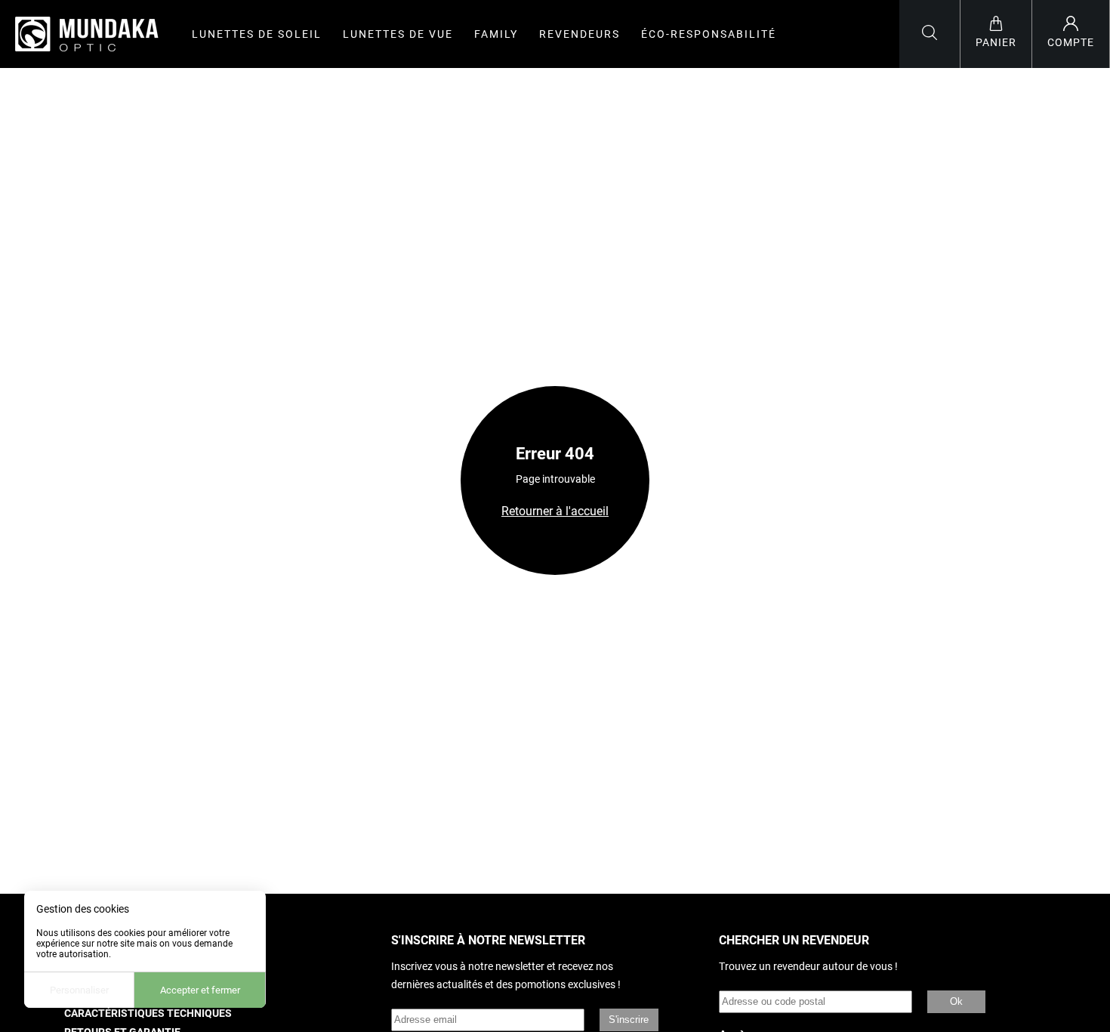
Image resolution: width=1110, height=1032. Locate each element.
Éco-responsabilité (708, 34)
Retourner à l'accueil (555, 511)
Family (496, 34)
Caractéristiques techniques (148, 1013)
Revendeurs (579, 34)
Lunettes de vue (398, 34)
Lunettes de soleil (257, 34)
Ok (956, 1001)
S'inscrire (629, 1019)
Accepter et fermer (200, 990)
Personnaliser (79, 990)
